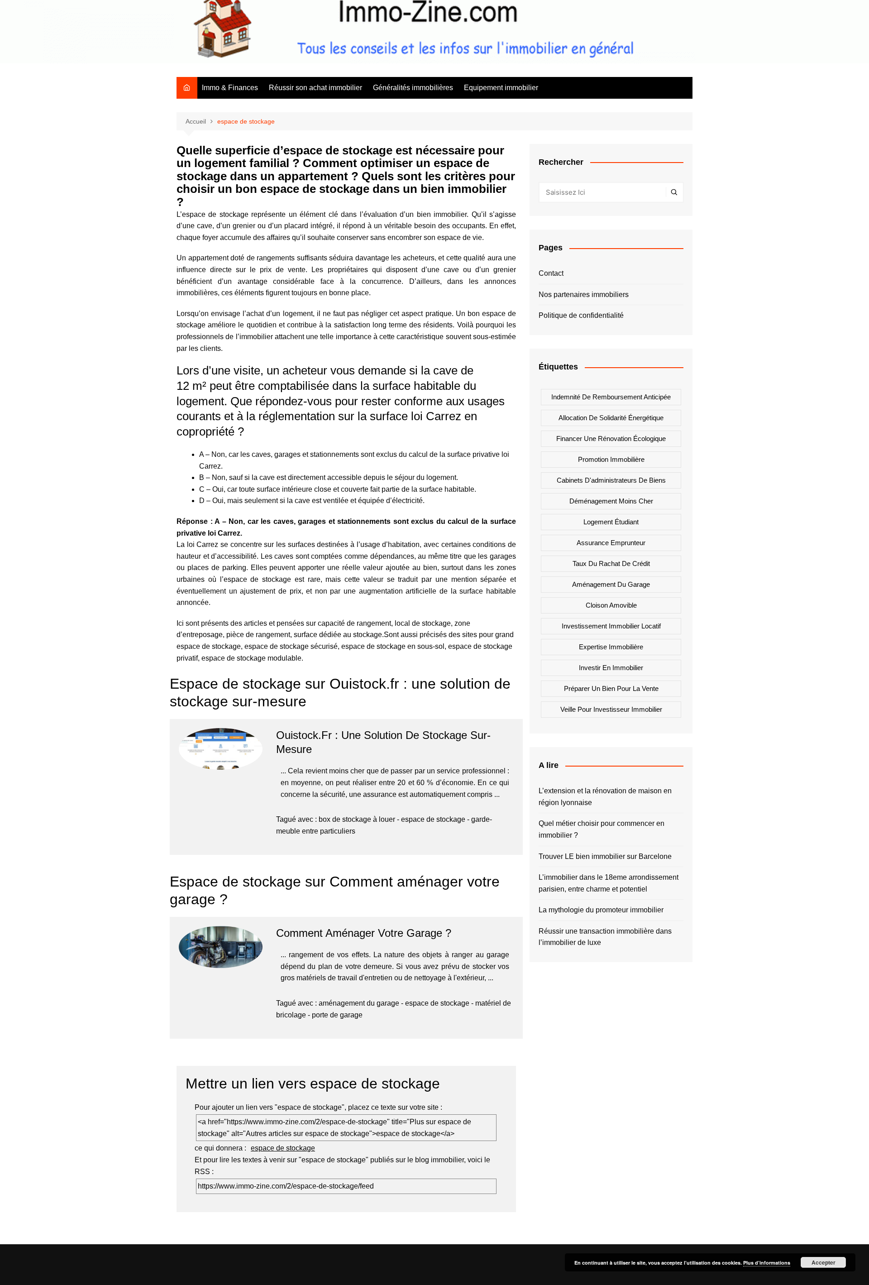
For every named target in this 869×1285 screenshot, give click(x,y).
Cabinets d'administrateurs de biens (611, 480)
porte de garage (337, 1015)
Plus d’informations (766, 1262)
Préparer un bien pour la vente (611, 688)
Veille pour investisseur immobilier (611, 709)
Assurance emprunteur (611, 543)
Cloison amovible (611, 605)
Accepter (824, 1262)
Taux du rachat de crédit (611, 563)
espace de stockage (433, 819)
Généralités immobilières (413, 87)
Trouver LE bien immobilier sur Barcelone (605, 856)
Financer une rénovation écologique (611, 438)
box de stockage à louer (357, 819)
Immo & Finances (230, 87)
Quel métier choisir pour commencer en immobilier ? (601, 829)
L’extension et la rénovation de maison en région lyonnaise (605, 796)
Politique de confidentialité (581, 315)
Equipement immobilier (501, 87)
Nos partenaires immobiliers (584, 294)
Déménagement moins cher (611, 501)
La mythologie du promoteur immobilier (601, 910)
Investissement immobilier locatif (611, 626)
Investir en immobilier (611, 667)
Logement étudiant (611, 522)
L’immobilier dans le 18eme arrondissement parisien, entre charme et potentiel (608, 883)
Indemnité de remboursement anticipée (611, 397)
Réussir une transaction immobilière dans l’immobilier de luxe (605, 937)
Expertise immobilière (611, 647)
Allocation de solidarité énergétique (611, 418)
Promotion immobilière (611, 459)
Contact (551, 273)
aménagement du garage (359, 1003)
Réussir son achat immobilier (315, 87)
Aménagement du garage (611, 584)
